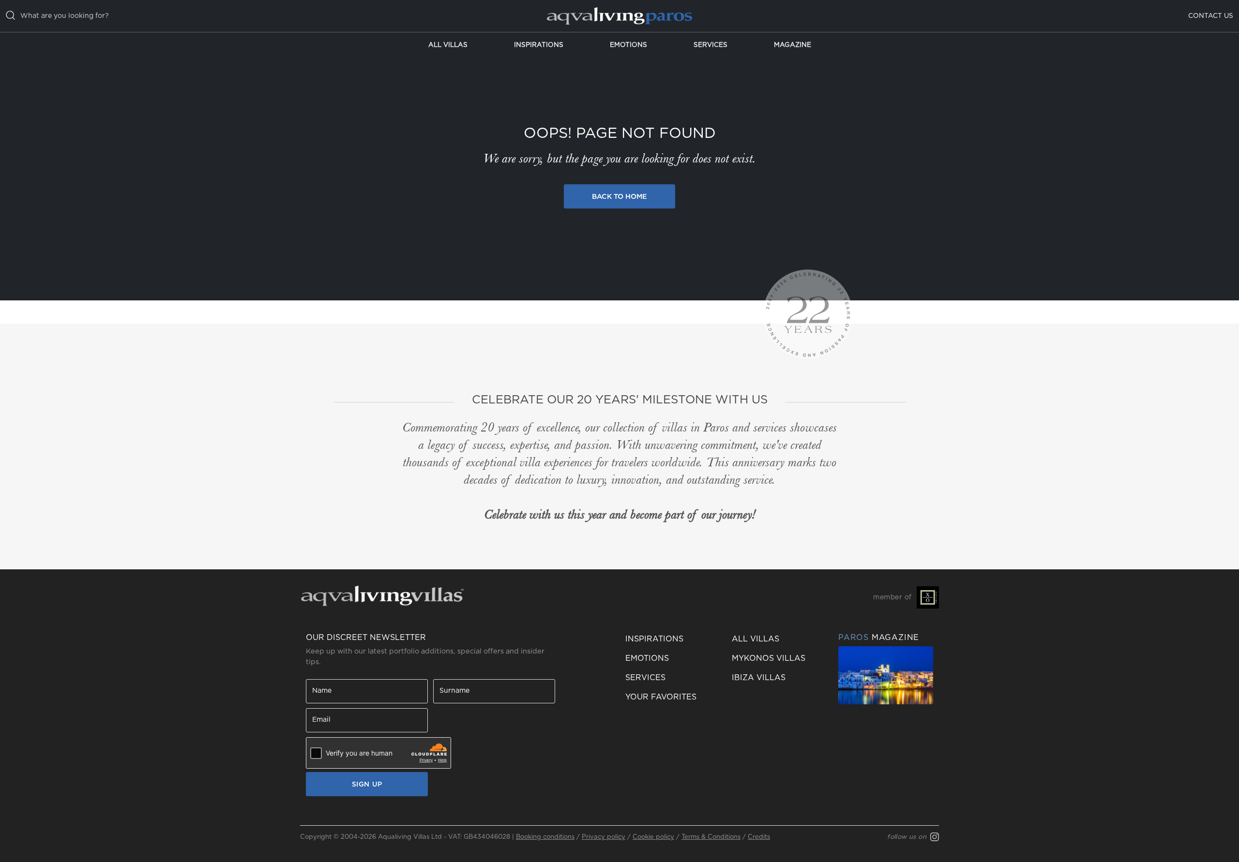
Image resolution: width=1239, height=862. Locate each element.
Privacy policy (603, 837)
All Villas (448, 45)
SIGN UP (367, 784)
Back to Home (619, 196)
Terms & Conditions (710, 837)
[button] (672, 697)
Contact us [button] (1210, 16)
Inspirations (538, 45)
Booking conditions (545, 837)
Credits (759, 837)
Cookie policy (653, 837)
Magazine (792, 45)
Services (710, 45)
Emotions (628, 45)
